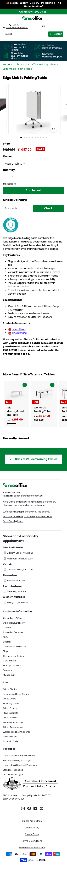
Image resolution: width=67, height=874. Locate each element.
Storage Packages (13, 770)
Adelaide (18, 516)
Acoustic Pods (10, 741)
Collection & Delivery (14, 622)
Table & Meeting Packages (17, 760)
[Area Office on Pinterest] (41, 808)
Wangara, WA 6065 (17, 602)
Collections (20, 64)
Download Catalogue (14, 646)
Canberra (29, 516)
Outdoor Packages (13, 774)
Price (6, 143)
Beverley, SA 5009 (16, 591)
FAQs (5, 637)
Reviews (7, 670)
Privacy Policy (32, 834)
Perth (20, 521)
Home (6, 64)
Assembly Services (13, 632)
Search (7, 641)
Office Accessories (13, 727)
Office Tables (10, 717)
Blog (5, 651)
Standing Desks (11, 703)
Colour (7, 156)
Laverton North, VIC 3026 (20, 569)
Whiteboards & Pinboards (16, 731)
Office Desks (9, 698)
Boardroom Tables (13, 722)
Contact (7, 627)
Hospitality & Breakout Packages (20, 765)
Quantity (9, 170)
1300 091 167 (41, 11)
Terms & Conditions (31, 841)
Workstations (10, 736)
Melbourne (43, 511)
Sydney (33, 511)
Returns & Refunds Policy (32, 847)
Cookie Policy (32, 827)
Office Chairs (9, 689)
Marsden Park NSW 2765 (20, 558)
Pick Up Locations (12, 665)
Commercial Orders (13, 656)
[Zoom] (53, 129)
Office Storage (10, 708)
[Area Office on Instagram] (23, 808)
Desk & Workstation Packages (19, 755)
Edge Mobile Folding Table (17, 69)
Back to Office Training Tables (35, 459)
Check (48, 208)
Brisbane (7, 516)
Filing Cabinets (10, 713)
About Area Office (12, 618)
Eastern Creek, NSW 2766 (20, 552)
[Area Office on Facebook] (29, 808)
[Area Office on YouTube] (35, 808)
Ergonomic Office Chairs (16, 694)
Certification (9, 660)
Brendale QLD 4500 (17, 580)
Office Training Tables (43, 64)
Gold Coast (9, 521)
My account (9, 675)
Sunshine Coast (44, 516)
